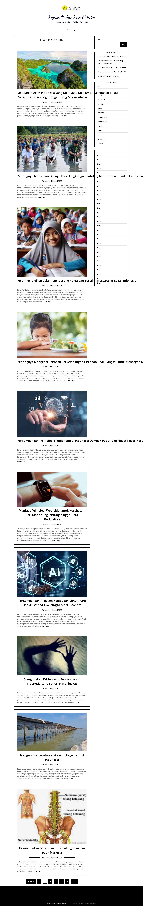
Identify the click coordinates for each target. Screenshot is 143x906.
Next (74, 881)
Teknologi (101, 139)
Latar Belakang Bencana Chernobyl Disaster (112, 56)
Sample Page (71, 30)
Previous (31, 881)
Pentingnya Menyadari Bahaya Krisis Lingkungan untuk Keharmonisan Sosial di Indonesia (80, 176)
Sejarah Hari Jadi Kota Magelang (108, 76)
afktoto (99, 155)
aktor (99, 86)
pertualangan (102, 117)
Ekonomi (101, 91)
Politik (100, 126)
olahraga (101, 113)
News (100, 108)
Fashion (100, 95)
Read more (63, 116)
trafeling (101, 144)
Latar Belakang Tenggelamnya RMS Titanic (112, 67)
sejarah (100, 130)
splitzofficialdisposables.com (23, 894)
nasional (100, 104)
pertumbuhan (102, 121)
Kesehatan (101, 99)
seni (99, 135)
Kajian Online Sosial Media (71, 17)
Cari (98, 40)
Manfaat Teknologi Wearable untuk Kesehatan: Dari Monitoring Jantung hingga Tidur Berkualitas (52, 515)
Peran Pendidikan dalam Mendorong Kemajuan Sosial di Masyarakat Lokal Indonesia (76, 281)
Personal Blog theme (90, 903)
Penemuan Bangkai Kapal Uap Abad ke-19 (112, 72)
